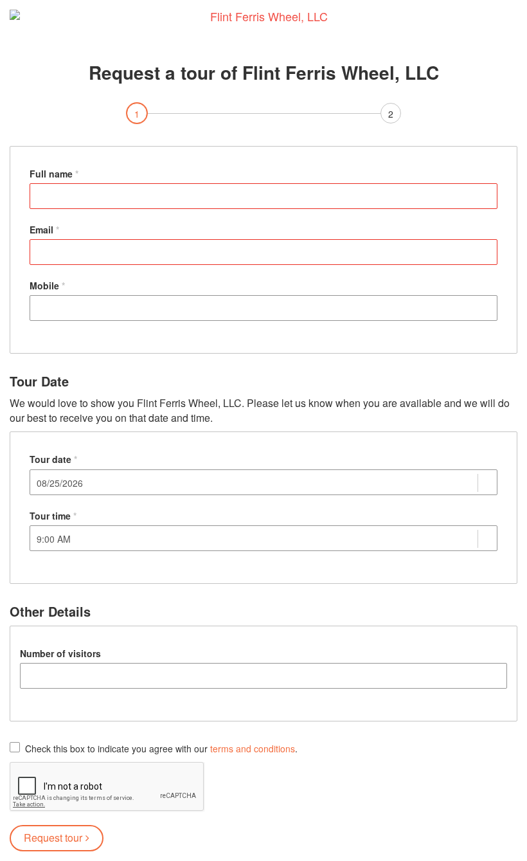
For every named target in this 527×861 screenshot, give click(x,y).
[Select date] (487, 484)
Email (41, 229)
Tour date (50, 459)
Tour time (50, 515)
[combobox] (257, 483)
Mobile (44, 285)
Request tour (53, 837)
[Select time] (487, 540)
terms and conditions (252, 748)
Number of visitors (60, 653)
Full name (51, 173)
